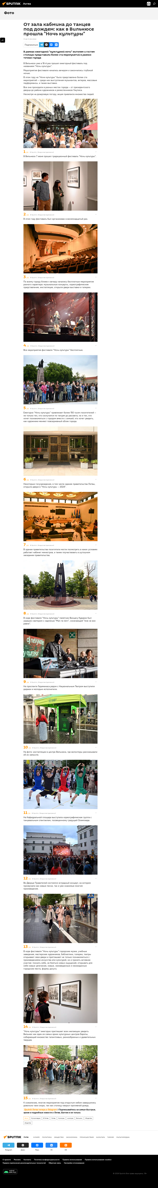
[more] (96, 151)
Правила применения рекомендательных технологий (24, 1163)
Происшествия (87, 1137)
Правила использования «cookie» (98, 1159)
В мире (36, 1137)
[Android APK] (10, 1172)
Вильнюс (79, 1118)
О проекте (7, 1159)
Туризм (110, 1137)
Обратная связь (55, 1163)
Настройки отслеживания (74, 1163)
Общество (88, 1118)
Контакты (27, 1159)
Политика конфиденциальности (46, 1159)
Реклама (17, 1159)
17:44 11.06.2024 (29, 39)
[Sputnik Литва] (12, 6)
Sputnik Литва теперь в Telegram (40, 1109)
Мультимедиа (35, 1118)
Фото (26, 1118)
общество (28, 1123)
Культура (61, 1118)
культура (70, 1118)
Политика (47, 1137)
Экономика (71, 1137)
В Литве (45, 1118)
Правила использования (72, 1159)
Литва (53, 1118)
